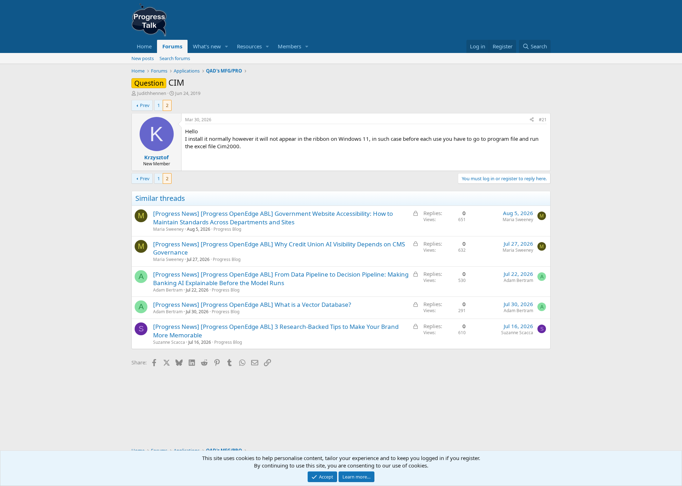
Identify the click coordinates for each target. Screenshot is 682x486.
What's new (207, 46)
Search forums (174, 58)
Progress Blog (227, 229)
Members (289, 46)
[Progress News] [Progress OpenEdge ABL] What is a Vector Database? (252, 304)
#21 (543, 120)
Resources (249, 46)
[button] (227, 46)
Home (144, 46)
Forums (172, 46)
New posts (142, 58)
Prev (145, 105)
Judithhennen (151, 93)
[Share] (531, 120)
